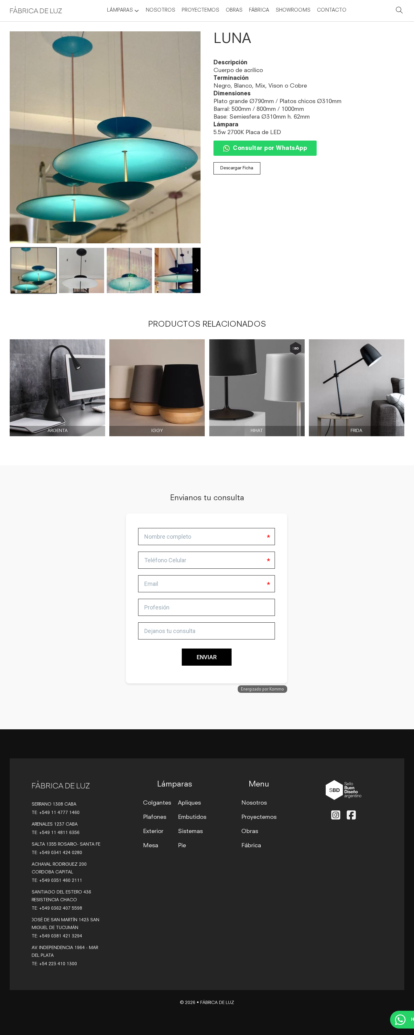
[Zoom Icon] (105, 137)
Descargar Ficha (236, 168)
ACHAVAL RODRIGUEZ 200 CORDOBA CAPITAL (59, 868)
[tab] (127, 578)
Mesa (150, 846)
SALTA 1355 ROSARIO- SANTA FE (66, 844)
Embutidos (192, 817)
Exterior (153, 831)
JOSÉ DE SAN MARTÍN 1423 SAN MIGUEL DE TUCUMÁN (65, 924)
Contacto (331, 10)
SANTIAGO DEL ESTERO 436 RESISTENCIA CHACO (61, 896)
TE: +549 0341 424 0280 (57, 853)
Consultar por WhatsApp (270, 148)
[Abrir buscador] (399, 11)
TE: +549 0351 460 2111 (57, 881)
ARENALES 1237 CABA (55, 824)
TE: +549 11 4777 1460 (56, 813)
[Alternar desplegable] (136, 10)
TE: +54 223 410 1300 (54, 964)
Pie (182, 846)
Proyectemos (200, 10)
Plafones (154, 817)
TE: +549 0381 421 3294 (57, 936)
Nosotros (160, 10)
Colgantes (157, 803)
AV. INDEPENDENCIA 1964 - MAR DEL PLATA (65, 952)
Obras (234, 10)
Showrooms (293, 10)
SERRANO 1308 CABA (54, 804)
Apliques (189, 803)
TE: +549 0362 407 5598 (57, 908)
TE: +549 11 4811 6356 (56, 833)
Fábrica (259, 10)
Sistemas (190, 831)
